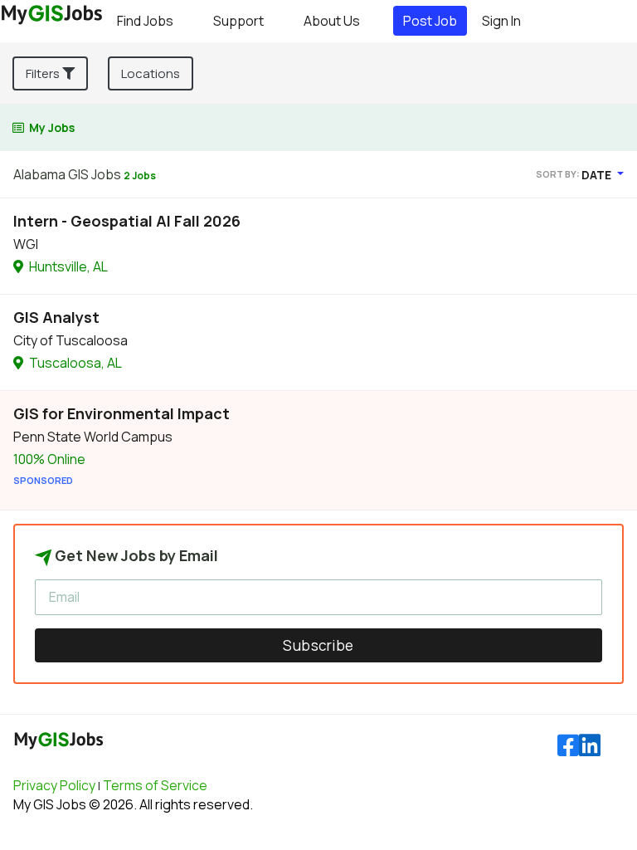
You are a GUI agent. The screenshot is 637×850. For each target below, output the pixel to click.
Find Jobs (145, 21)
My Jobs (52, 127)
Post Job (430, 21)
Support (238, 21)
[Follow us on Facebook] (568, 746)
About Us (332, 21)
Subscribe (318, 645)
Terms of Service (155, 785)
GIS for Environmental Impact (121, 413)
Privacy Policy (54, 785)
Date (597, 175)
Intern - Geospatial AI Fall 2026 (127, 221)
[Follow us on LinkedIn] (590, 746)
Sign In (501, 21)
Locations (150, 73)
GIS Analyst (56, 317)
